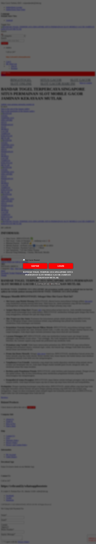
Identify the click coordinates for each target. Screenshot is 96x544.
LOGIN (61, 266)
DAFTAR (35, 266)
